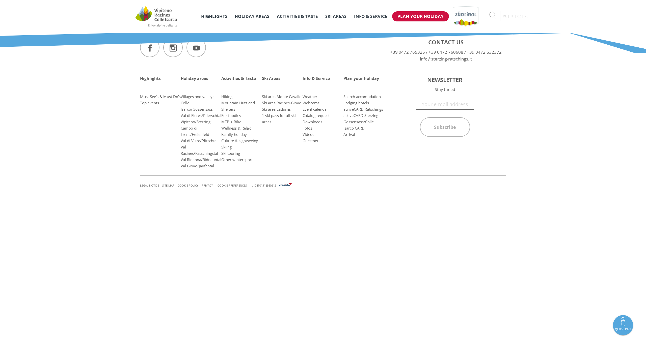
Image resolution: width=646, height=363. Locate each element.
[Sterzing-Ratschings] (156, 16)
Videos (308, 134)
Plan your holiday (420, 16)
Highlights (214, 16)
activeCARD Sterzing (360, 115)
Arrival (349, 134)
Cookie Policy (188, 185)
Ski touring (230, 153)
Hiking (226, 96)
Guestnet (310, 140)
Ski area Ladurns (276, 109)
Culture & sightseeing (239, 140)
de (505, 16)
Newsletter (445, 79)
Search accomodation (362, 96)
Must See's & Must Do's (160, 96)
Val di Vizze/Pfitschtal (199, 140)
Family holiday (234, 134)
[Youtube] (196, 47)
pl (526, 16)
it (512, 16)
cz (519, 16)
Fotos (307, 128)
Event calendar (315, 109)
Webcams (311, 102)
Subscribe (445, 127)
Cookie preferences (232, 185)
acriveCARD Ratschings (363, 109)
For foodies (231, 115)
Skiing (226, 146)
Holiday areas (252, 16)
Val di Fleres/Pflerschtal (201, 115)
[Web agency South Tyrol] (285, 185)
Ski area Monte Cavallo (282, 96)
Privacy (207, 185)
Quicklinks (623, 329)
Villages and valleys (197, 96)
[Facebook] (149, 47)
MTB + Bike (231, 121)
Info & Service (370, 16)
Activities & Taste (297, 16)
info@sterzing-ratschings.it (446, 59)
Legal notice (149, 185)
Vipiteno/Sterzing (195, 121)
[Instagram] (173, 47)
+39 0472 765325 (407, 52)
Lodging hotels (356, 102)
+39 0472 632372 (484, 52)
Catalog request (316, 115)
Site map (168, 185)
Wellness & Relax (236, 128)
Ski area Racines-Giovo (281, 102)
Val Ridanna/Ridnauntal (201, 159)
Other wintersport (237, 159)
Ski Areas (335, 16)
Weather (310, 96)
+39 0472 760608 (445, 52)
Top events (149, 102)
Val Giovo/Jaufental (197, 165)
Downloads (312, 121)
